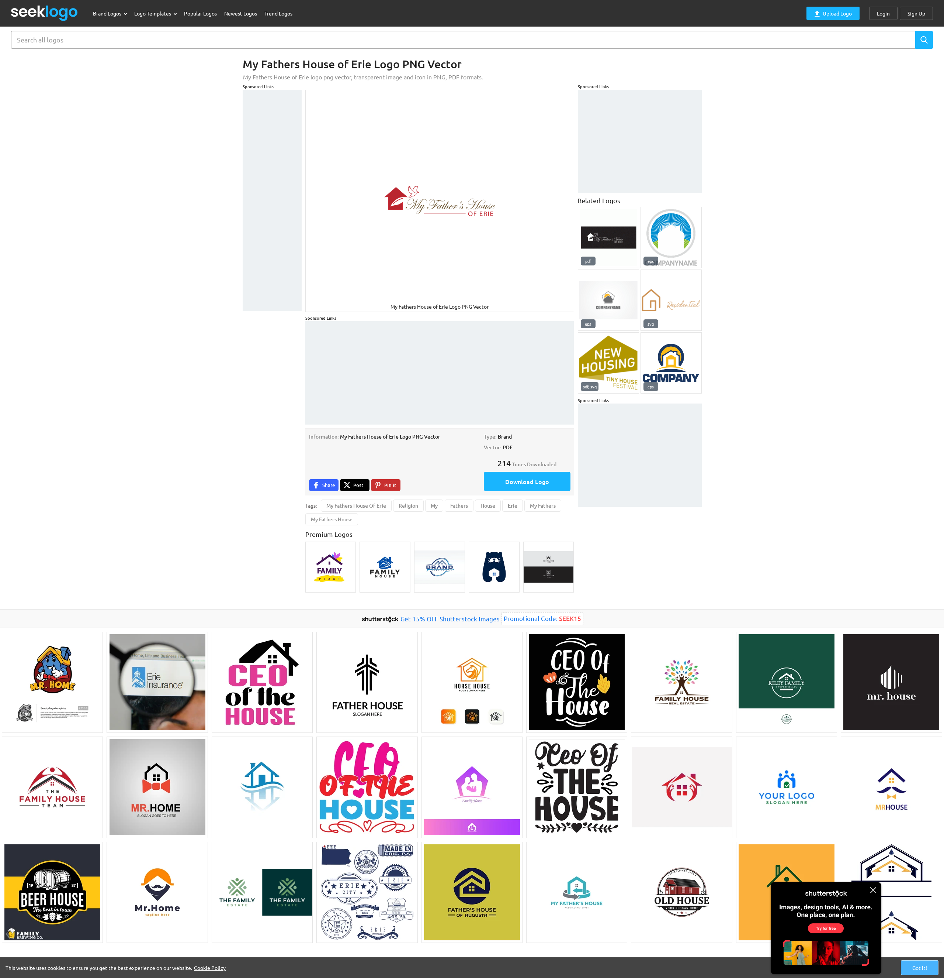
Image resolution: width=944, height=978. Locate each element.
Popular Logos (200, 13)
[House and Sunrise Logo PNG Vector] (671, 363)
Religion (408, 505)
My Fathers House (332, 519)
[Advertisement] (272, 200)
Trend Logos (278, 13)
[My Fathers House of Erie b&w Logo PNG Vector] (608, 237)
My (434, 505)
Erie (512, 505)
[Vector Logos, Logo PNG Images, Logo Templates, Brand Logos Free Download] (44, 13)
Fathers (459, 505)
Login (883, 13)
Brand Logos (107, 13)
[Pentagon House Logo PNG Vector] (608, 300)
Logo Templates (153, 13)
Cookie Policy (210, 967)
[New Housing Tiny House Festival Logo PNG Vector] (608, 363)
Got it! (919, 967)
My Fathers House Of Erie (356, 505)
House (487, 505)
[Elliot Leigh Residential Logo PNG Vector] (671, 300)
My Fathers (543, 505)
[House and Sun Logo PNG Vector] (671, 237)
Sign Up (916, 13)
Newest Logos (240, 13)
